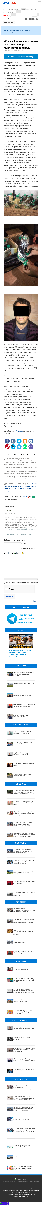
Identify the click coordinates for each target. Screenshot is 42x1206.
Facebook (29, 19)
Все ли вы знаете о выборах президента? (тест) (21, 1146)
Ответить (8, 529)
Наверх (35, 601)
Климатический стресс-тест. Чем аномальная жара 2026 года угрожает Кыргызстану (24, 1012)
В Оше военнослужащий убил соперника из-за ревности (22, 732)
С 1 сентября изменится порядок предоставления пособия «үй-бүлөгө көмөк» (24, 803)
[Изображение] (15, 553)
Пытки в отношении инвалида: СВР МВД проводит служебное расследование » (20, 488)
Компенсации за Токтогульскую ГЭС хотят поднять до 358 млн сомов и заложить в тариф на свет (23, 862)
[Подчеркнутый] (10, 553)
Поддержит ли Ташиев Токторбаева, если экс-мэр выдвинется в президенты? (23, 674)
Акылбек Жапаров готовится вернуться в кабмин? (21, 715)
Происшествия (14, 28)
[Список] (20, 553)
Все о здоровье (8, 12)
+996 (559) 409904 (10, 500)
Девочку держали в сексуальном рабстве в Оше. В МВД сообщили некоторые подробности (21, 472)
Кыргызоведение (31, 9)
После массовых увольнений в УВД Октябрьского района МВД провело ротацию (19, 459)
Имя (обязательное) (27, 544)
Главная (6, 28)
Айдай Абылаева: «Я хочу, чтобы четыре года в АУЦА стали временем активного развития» (24, 813)
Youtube (31, 19)
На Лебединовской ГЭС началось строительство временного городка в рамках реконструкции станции (24, 835)
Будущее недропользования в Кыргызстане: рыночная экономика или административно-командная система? (23, 932)
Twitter (26, 19)
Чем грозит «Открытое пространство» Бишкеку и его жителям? (24, 1000)
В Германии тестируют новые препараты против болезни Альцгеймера (22, 1119)
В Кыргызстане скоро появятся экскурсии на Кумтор (22, 941)
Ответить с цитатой (20, 529)
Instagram (34, 19)
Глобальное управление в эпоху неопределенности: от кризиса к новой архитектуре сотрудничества (23, 991)
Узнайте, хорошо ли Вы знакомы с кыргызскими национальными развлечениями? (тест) (23, 1168)
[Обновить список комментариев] (15, 506)
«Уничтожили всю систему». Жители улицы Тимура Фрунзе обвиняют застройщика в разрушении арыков (24, 792)
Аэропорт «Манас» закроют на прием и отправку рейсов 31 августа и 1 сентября (24, 872)
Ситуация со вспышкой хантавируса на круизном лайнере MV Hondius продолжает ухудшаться (24, 1109)
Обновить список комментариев (19, 534)
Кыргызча (6, 15)
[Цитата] (17, 553)
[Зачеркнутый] (12, 553)
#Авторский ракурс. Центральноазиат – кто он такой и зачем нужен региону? (24, 1070)
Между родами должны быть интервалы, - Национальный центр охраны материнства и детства (23, 1098)
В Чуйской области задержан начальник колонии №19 (21, 753)
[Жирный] (5, 553)
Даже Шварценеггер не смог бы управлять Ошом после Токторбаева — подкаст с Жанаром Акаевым (20, 653)
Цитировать (32, 529)
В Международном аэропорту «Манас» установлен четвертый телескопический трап (22, 851)
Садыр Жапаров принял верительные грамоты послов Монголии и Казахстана (22, 695)
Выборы (6, 9)
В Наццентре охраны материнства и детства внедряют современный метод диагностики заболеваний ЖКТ (24, 1130)
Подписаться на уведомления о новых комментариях (22, 582)
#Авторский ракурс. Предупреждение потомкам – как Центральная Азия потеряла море (24, 1050)
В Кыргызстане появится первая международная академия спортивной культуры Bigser (22, 824)
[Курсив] (7, 553)
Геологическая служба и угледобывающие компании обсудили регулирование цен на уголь (24, 910)
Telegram (37, 19)
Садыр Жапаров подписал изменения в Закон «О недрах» (24, 952)
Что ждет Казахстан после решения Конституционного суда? (23, 968)
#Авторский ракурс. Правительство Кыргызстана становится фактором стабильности (23, 1028)
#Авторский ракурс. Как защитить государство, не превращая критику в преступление (24, 1060)
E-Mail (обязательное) (28, 548)
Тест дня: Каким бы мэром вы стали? (24, 1156)
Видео (23, 9)
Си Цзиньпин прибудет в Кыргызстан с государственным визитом (24, 705)
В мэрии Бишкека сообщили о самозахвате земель (22, 774)
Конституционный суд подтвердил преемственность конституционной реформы (23, 980)
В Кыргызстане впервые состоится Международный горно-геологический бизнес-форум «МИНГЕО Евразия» (24, 921)
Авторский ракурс (15, 9)
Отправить (9, 596)
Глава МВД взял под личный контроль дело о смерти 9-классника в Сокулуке (20, 463)
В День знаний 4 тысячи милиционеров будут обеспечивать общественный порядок (20, 477)
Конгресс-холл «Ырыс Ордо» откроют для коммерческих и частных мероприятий (24, 894)
